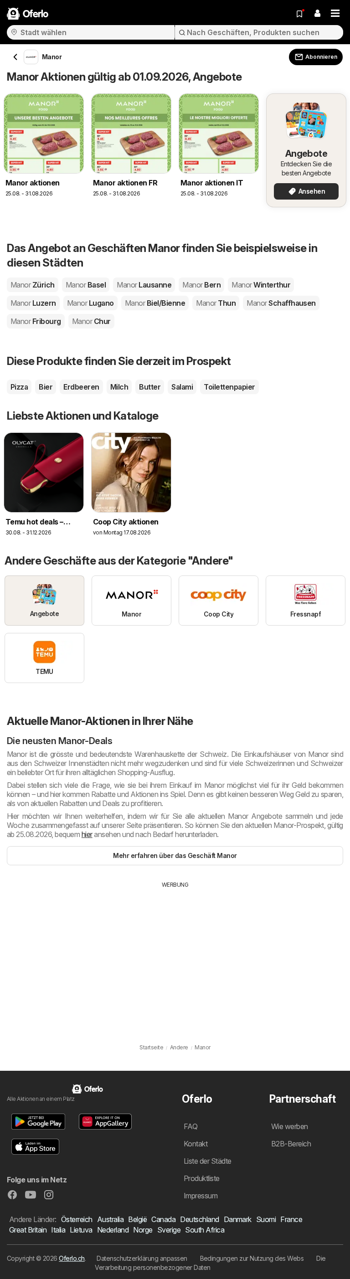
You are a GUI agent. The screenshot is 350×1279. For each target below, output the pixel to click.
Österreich (77, 1219)
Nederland (113, 1229)
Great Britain (27, 1229)
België (137, 1219)
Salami (182, 386)
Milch (119, 386)
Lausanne (144, 284)
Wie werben (289, 1126)
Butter (149, 386)
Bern (201, 284)
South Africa (204, 1229)
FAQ (190, 1126)
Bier (45, 386)
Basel (86, 284)
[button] (317, 13)
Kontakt (195, 1143)
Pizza (19, 386)
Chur (91, 321)
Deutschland (199, 1219)
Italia (58, 1229)
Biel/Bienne (155, 303)
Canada (163, 1219)
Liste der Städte (208, 1161)
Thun (216, 303)
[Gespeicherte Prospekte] (299, 13)
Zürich (32, 284)
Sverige (168, 1229)
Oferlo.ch (71, 1258)
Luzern (33, 303)
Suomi (266, 1219)
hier (87, 834)
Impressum (200, 1195)
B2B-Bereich (291, 1143)
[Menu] (335, 13)
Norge (142, 1229)
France (291, 1219)
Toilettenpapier (229, 386)
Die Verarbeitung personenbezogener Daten (210, 1262)
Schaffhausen (281, 303)
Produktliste (202, 1178)
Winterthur (261, 284)
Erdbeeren (81, 386)
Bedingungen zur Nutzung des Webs (252, 1258)
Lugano (90, 303)
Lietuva (81, 1229)
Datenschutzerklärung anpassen (142, 1258)
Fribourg (35, 321)
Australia (110, 1219)
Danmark (238, 1219)
